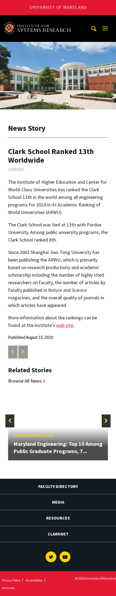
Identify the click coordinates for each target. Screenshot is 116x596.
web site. (65, 325)
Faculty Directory (58, 486)
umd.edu (8, 588)
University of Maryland (58, 7)
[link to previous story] (12, 352)
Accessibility (34, 580)
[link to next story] (23, 352)
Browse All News (25, 381)
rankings (16, 168)
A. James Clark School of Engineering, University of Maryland (38, 20)
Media (58, 502)
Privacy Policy (11, 580)
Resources (58, 518)
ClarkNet (58, 534)
